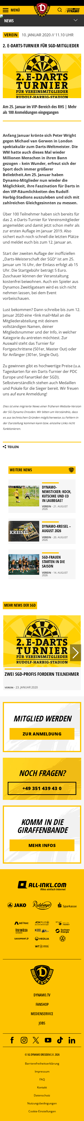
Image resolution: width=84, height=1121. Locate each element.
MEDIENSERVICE (42, 1013)
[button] (59, 10)
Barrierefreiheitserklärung (42, 1063)
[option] (42, 653)
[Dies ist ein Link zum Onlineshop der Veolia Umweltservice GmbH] (42, 938)
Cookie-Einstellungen (42, 1111)
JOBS (42, 1023)
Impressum (42, 1071)
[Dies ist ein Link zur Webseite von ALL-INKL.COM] (42, 885)
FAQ (42, 1079)
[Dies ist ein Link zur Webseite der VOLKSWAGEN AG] (62, 938)
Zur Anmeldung (42, 734)
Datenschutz (42, 1095)
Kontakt (42, 1087)
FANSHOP (42, 1004)
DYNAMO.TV (42, 995)
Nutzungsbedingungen (42, 1103)
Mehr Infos (42, 845)
